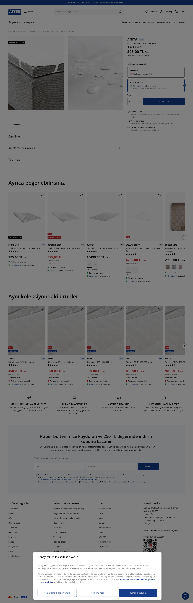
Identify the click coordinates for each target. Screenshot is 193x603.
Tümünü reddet (98, 593)
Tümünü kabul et (138, 593)
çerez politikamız (48, 582)
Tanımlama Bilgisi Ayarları (57, 593)
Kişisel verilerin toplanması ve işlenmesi (138, 579)
